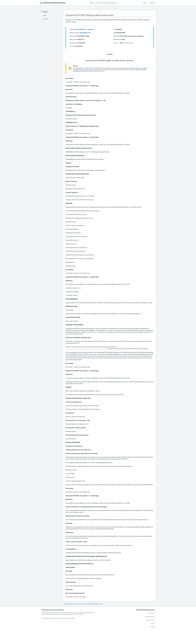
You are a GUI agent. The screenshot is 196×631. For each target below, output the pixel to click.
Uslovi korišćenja (150, 620)
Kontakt (152, 3)
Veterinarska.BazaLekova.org (54, 3)
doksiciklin (110, 54)
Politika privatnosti (149, 616)
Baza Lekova (151, 613)
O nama (144, 3)
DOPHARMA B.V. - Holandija (85, 29)
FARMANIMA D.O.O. (85, 33)
